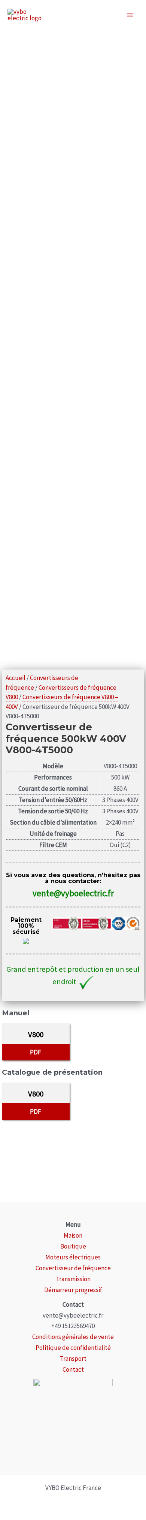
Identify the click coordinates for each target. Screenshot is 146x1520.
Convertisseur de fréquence (73, 1268)
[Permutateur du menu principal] (130, 15)
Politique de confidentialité (73, 1348)
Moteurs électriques (73, 1257)
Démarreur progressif (73, 1290)
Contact (73, 1369)
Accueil (15, 678)
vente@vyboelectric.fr (73, 893)
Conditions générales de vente (73, 1337)
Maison (73, 1235)
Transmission (73, 1279)
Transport (73, 1358)
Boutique (73, 1246)
